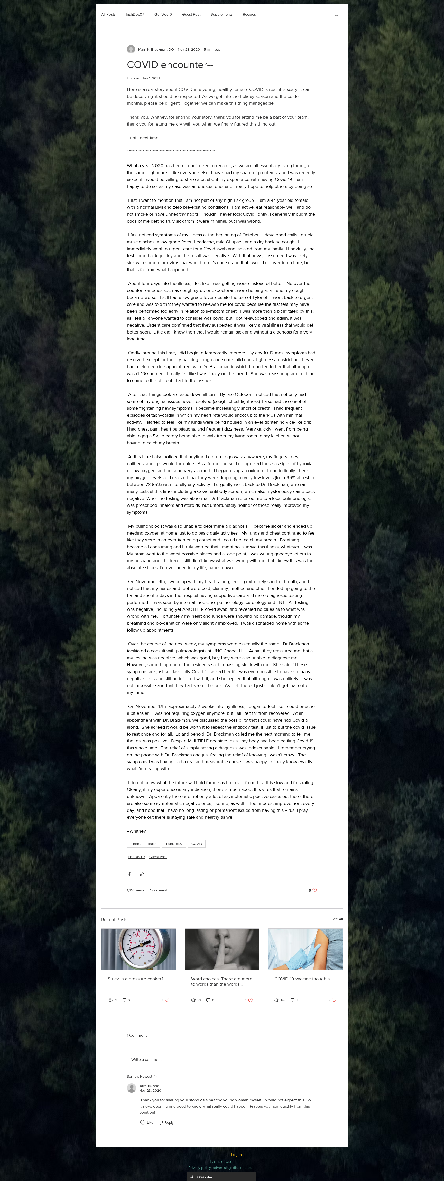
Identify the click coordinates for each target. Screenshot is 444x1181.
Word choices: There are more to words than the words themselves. (221, 981)
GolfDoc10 (163, 14)
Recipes (249, 14)
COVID (196, 844)
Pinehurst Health (143, 844)
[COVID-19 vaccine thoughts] (305, 949)
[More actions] (314, 49)
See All (337, 919)
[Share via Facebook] (129, 874)
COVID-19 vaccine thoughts (302, 979)
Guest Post (191, 14)
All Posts (108, 14)
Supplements (222, 14)
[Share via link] (142, 874)
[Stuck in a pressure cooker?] (138, 949)
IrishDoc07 (135, 14)
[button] (336, 14)
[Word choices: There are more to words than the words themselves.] (222, 949)
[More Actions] (314, 1088)
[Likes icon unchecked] (142, 1123)
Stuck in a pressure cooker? (135, 979)
